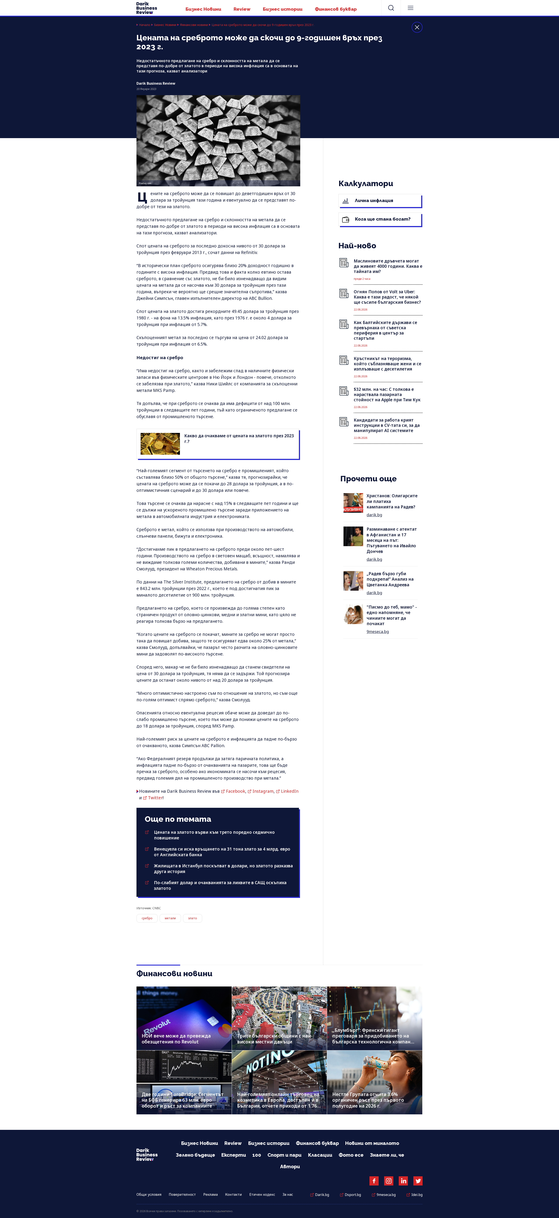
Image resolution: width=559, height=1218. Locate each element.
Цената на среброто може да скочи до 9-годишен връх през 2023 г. (263, 25)
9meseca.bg (378, 631)
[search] (391, 8)
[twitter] (418, 1180)
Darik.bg (322, 1194)
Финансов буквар (336, 9)
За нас (288, 1194)
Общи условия (148, 1194)
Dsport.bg (353, 1194)
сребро (147, 918)
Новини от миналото (372, 1143)
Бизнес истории (282, 9)
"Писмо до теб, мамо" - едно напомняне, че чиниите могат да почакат (392, 615)
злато (192, 918)
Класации (320, 1155)
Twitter (155, 798)
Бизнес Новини (203, 9)
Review (242, 9)
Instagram (263, 791)
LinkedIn (289, 791)
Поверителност (182, 1194)
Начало (144, 25)
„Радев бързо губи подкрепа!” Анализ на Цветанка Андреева (390, 579)
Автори (290, 1166)
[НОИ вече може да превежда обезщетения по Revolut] (184, 1018)
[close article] (417, 27)
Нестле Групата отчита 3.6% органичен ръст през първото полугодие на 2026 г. (368, 1100)
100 (256, 1155)
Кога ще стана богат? (382, 219)
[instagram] (388, 1180)
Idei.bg (417, 1194)
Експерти (233, 1155)
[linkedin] (403, 1180)
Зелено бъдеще (195, 1155)
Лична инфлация (373, 200)
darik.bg (374, 514)
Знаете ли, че (387, 1155)
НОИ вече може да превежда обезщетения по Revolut (176, 1039)
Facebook (235, 791)
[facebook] (374, 1180)
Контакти (233, 1194)
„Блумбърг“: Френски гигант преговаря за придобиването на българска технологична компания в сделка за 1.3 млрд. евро (374, 1039)
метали (170, 918)
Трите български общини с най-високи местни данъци (274, 1039)
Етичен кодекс (262, 1194)
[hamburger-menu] (410, 8)
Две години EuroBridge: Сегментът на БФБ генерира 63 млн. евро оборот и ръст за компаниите (183, 1100)
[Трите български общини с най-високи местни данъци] (279, 1018)
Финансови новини (194, 25)
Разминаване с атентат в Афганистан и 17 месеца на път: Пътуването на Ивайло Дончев (392, 540)
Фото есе (351, 1155)
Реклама (210, 1194)
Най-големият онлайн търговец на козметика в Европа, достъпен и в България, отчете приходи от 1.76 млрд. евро (278, 1103)
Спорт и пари (284, 1155)
